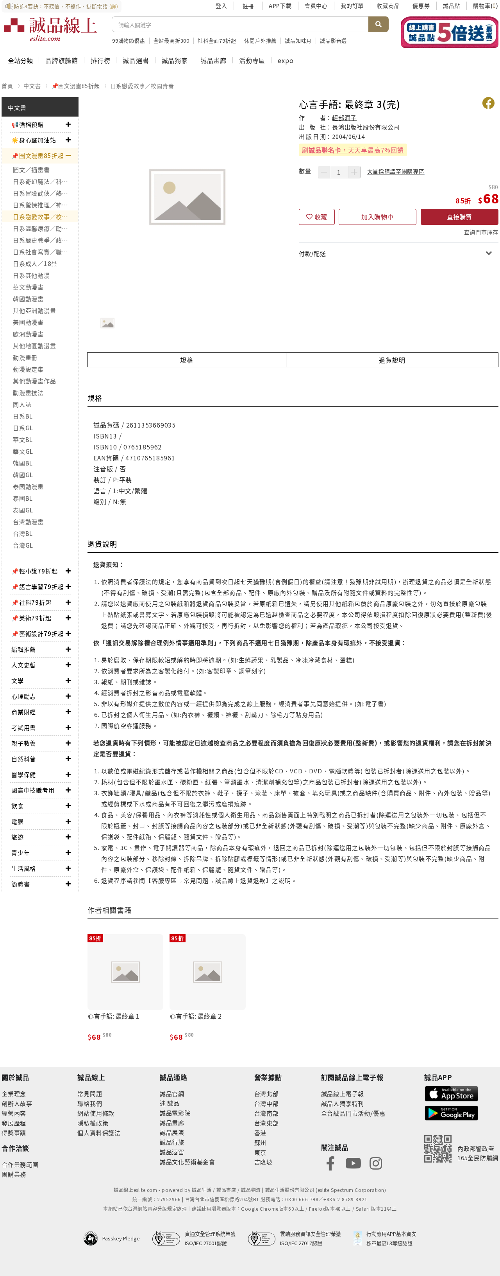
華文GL (23, 451)
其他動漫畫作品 (34, 381)
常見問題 (89, 1093)
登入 (221, 5)
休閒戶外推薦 (260, 40)
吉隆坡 (263, 1162)
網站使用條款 (95, 1113)
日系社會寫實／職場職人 (45, 252)
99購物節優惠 (128, 40)
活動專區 (252, 60)
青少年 (20, 852)
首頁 (7, 86)
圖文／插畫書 (31, 169)
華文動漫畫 (28, 287)
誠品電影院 (175, 1113)
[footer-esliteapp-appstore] (451, 1093)
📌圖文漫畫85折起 (76, 86)
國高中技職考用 (33, 790)
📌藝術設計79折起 (37, 633)
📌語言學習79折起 (37, 586)
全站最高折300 (171, 40)
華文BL (23, 439)
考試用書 (23, 727)
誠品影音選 (333, 40)
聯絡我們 (89, 1103)
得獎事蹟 (14, 1133)
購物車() (485, 5)
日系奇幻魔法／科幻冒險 (45, 181)
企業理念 (14, 1093)
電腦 (17, 821)
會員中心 (316, 5)
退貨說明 (392, 360)
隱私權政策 (92, 1123)
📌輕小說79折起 (34, 571)
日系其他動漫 (31, 275)
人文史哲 (23, 665)
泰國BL (23, 498)
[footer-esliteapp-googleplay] (451, 1112)
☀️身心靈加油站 (33, 140)
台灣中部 (266, 1103)
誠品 (173, 1103)
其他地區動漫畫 (34, 345)
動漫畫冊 (25, 357)
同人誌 (22, 404)
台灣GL (23, 545)
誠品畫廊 (213, 60)
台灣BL (23, 533)
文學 (17, 680)
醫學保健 (23, 774)
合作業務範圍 (20, 1164)
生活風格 (23, 868)
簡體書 (20, 884)
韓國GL (23, 475)
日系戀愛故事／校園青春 (142, 86)
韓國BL (23, 463)
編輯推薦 (23, 649)
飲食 (17, 806)
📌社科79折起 (31, 602)
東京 (260, 1152)
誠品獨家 (175, 60)
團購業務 (14, 1174)
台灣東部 (266, 1123)
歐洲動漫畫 (28, 334)
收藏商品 (388, 5)
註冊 (248, 6)
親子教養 (23, 743)
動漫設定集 (28, 369)
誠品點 (451, 5)
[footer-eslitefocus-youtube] (353, 1162)
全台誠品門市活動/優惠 (353, 1113)
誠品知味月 (298, 40)
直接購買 (459, 216)
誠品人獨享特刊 (342, 1103)
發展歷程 (14, 1123)
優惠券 (421, 5)
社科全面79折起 (217, 40)
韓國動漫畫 (28, 299)
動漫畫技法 (28, 392)
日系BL (23, 416)
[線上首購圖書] (449, 32)
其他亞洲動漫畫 (34, 310)
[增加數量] (354, 172)
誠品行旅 (172, 1142)
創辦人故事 (17, 1103)
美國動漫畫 (28, 322)
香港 (260, 1133)
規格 (186, 360)
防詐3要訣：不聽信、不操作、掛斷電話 (66, 6)
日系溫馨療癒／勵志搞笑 (45, 228)
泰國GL (23, 510)
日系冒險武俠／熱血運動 (45, 193)
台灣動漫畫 (28, 522)
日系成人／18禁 (35, 263)
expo (285, 60)
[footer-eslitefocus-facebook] (330, 1162)
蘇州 (260, 1142)
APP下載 (280, 5)
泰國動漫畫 (28, 486)
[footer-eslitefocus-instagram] (375, 1162)
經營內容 (14, 1113)
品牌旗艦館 (61, 60)
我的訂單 (352, 5)
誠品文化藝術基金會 (187, 1161)
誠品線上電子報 (342, 1093)
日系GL (23, 428)
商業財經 (23, 712)
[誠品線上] (50, 29)
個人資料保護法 (99, 1133)
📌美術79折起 (31, 618)
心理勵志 (23, 696)
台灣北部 (266, 1093)
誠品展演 (172, 1132)
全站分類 (20, 60)
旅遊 (17, 837)
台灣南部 (266, 1113)
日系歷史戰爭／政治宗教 (45, 240)
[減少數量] (324, 172)
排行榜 (100, 60)
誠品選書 (136, 60)
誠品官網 (172, 1093)
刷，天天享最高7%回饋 (353, 150)
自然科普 (23, 759)
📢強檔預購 (27, 124)
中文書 (32, 86)
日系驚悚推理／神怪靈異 (45, 205)
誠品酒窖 (172, 1152)
